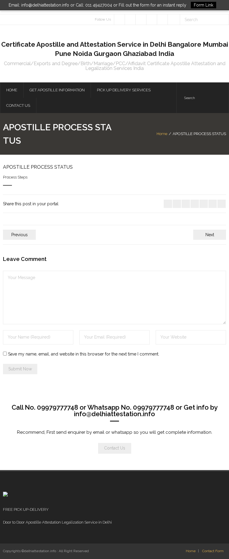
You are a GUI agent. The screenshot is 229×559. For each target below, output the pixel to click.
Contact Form (213, 551)
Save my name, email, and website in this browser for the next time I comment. (83, 354)
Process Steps (15, 177)
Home (162, 133)
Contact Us (114, 448)
